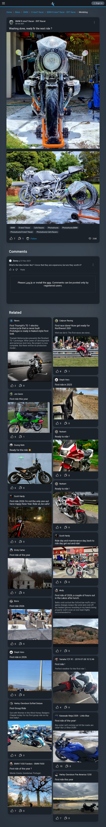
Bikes (17, 12)
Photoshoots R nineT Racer (22, 232)
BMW (25, 12)
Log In (29, 282)
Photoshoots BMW (69, 228)
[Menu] (94, 22)
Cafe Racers (39, 228)
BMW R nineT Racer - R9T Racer (61, 12)
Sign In (99, 3)
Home (9, 12)
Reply (22, 270)
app (49, 282)
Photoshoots (53, 228)
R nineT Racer (37, 12)
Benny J (16, 261)
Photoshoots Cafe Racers (47, 232)
